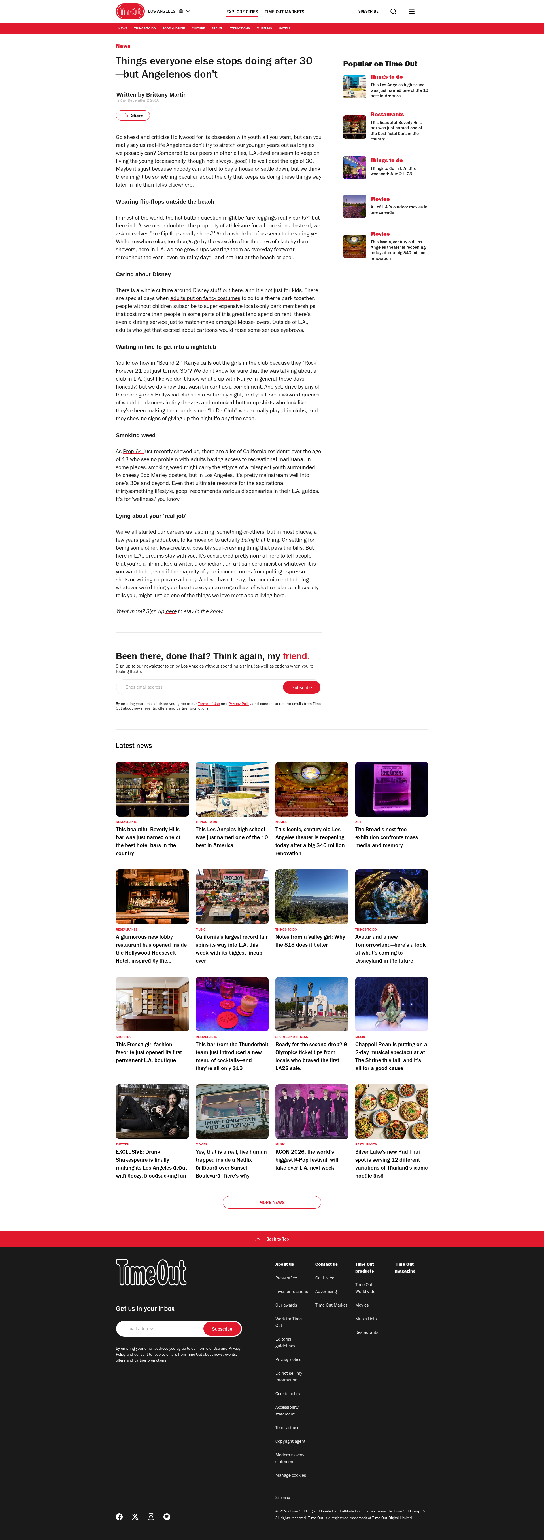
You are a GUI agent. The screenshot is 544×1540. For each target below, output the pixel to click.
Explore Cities (242, 12)
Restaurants (366, 1333)
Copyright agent (290, 1442)
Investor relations (291, 1292)
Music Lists (366, 1319)
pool (287, 258)
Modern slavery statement (289, 1459)
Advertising (326, 1292)
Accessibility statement (287, 1411)
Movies (362, 1305)
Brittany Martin (166, 95)
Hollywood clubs (174, 395)
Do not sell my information (288, 1377)
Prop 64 (133, 452)
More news (272, 1203)
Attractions (240, 29)
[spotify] (166, 1516)
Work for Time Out (288, 1322)
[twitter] (135, 1516)
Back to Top (277, 1239)
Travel (217, 29)
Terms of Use (209, 704)
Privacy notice (288, 1360)
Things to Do (145, 29)
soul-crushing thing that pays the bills (258, 549)
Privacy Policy (240, 704)
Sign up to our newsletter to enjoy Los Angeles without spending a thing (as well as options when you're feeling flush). (214, 669)
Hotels (284, 29)
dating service (150, 323)
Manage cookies (290, 1476)
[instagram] (151, 1516)
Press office (286, 1278)
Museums (264, 29)
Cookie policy (287, 1394)
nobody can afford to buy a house (213, 170)
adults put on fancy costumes (205, 299)
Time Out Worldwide (365, 1288)
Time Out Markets (284, 12)
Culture (198, 29)
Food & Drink (174, 29)
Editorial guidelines (285, 1343)
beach (267, 258)
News (123, 29)
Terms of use (287, 1428)
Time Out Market (331, 1305)
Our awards (286, 1305)
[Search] (393, 11)
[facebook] (119, 1516)
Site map (282, 1498)
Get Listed (325, 1278)
